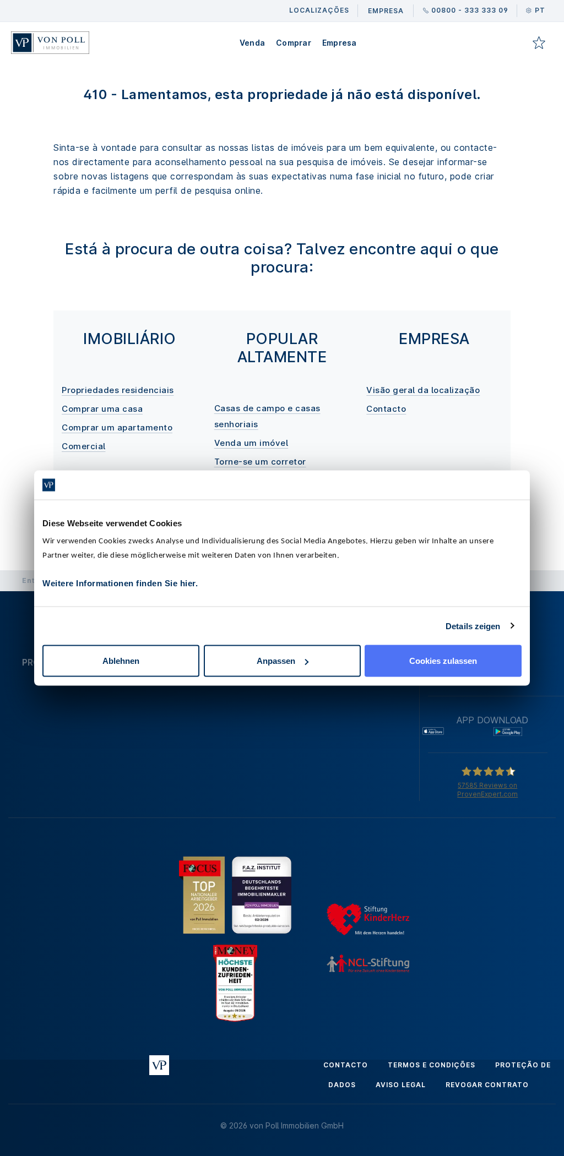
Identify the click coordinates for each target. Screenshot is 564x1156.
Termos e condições (431, 1065)
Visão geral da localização (423, 390)
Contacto (386, 408)
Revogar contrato (487, 1085)
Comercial (84, 446)
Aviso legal (401, 1085)
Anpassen (276, 661)
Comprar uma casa (102, 408)
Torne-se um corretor (260, 461)
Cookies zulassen (443, 661)
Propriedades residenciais (118, 390)
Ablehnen (120, 661)
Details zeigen (473, 625)
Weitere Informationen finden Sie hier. (120, 583)
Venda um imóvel (251, 443)
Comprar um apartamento (117, 427)
